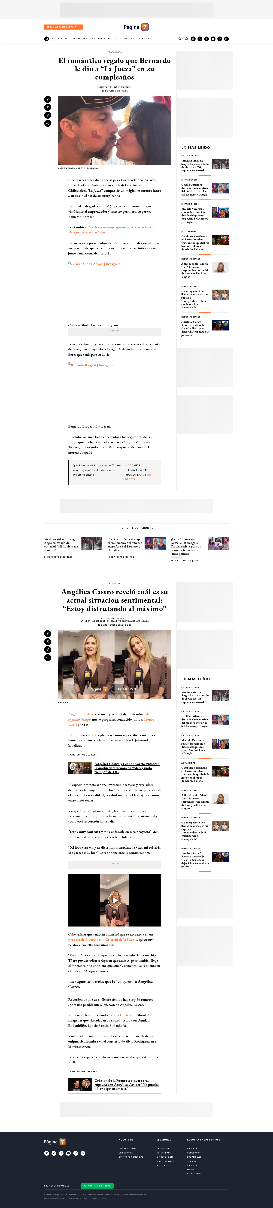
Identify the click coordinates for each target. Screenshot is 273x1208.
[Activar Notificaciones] (186, 39)
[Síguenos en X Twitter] (193, 39)
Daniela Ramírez (116, 621)
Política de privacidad (56, 1186)
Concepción (194, 1153)
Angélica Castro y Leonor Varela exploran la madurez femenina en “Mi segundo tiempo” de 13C (127, 767)
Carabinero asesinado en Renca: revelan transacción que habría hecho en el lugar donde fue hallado (195, 242)
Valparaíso (193, 1148)
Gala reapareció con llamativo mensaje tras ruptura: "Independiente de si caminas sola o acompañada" (194, 299)
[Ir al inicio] (46, 39)
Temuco (191, 1161)
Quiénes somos (127, 1148)
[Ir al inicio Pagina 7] (136, 27)
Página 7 (98, 816)
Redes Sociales (124, 39)
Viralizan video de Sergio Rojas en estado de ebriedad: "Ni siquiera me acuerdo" (195, 165)
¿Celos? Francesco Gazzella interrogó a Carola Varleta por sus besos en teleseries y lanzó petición (186, 546)
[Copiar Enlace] (47, 115)
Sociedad (145, 39)
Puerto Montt (195, 1174)
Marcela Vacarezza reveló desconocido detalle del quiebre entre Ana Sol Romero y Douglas (194, 215)
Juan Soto (122, 618)
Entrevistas (60, 39)
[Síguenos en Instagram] (199, 39)
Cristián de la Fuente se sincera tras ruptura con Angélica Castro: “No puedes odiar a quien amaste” (126, 1084)
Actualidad (80, 39)
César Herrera (122, 87)
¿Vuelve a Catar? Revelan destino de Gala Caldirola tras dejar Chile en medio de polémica (195, 328)
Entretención (101, 39)
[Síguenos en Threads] (226, 39)
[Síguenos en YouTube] (213, 39)
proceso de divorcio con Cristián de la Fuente (102, 939)
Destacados (115, 52)
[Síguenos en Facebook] (206, 39)
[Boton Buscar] (179, 39)
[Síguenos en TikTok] (219, 39)
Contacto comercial (131, 1157)
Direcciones (126, 1153)
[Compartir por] (47, 123)
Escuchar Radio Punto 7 (61, 27)
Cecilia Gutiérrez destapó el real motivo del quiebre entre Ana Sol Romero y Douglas (195, 189)
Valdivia (192, 1165)
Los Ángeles (194, 1157)
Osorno (191, 1169)
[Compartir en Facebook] (47, 99)
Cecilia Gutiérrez (122, 1015)
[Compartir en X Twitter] (47, 107)
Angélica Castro (80, 714)
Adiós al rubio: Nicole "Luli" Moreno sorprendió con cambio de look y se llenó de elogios (195, 270)
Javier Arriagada (138, 621)
